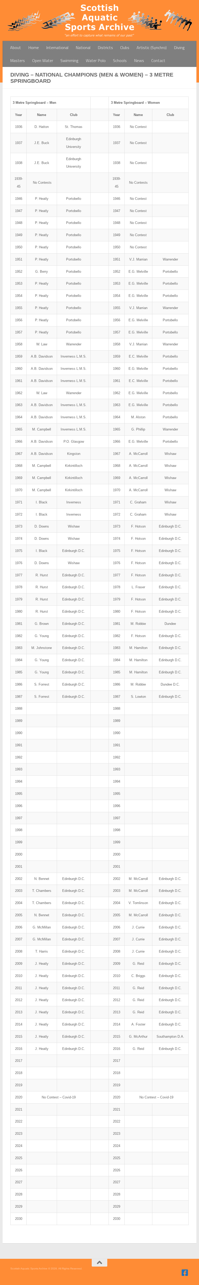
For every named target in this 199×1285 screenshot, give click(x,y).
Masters (17, 60)
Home (33, 47)
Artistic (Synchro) (152, 47)
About (15, 47)
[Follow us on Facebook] (185, 1272)
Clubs (124, 47)
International (57, 47)
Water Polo (96, 60)
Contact (158, 60)
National (83, 47)
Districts (105, 47)
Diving (179, 47)
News (139, 60)
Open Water (42, 60)
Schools (120, 60)
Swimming (69, 60)
